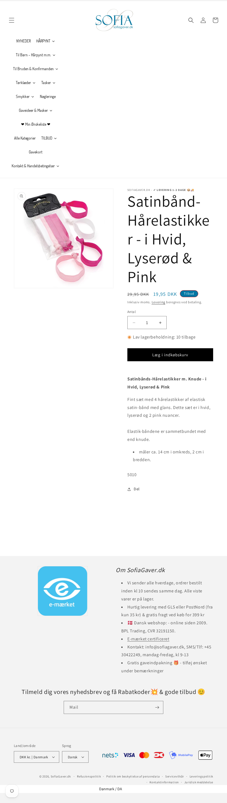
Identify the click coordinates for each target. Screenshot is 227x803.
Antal (131, 311)
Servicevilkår (174, 776)
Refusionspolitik (89, 776)
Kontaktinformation (164, 782)
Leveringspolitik (201, 776)
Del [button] (137, 488)
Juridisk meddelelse (198, 782)
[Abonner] (157, 707)
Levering (159, 302)
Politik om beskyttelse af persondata (133, 776)
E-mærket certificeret (148, 639)
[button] (12, 20)
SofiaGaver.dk (61, 776)
